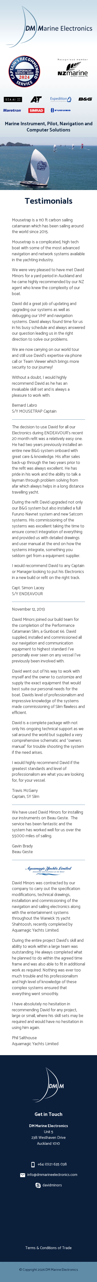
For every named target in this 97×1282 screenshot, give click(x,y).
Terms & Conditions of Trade (48, 1248)
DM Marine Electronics (62, 1270)
